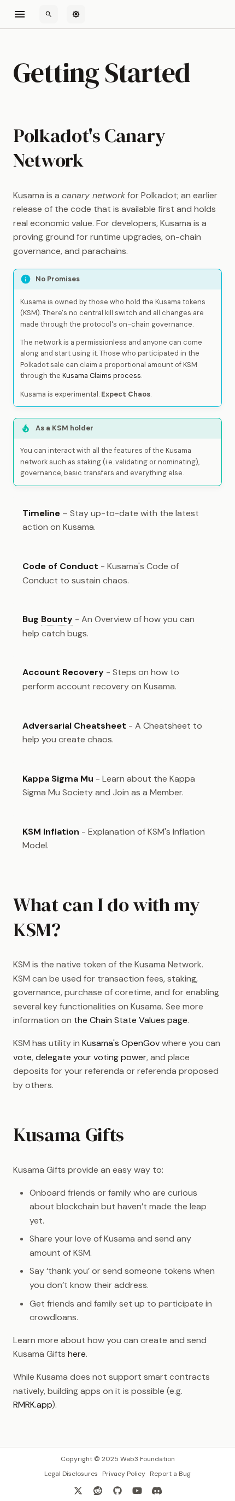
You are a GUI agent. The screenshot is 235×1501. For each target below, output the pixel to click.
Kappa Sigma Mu (57, 778)
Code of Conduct (60, 566)
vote (22, 1057)
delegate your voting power (91, 1057)
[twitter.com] (78, 1490)
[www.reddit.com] (98, 1490)
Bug (47, 619)
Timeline (41, 513)
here (77, 1354)
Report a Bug (170, 1473)
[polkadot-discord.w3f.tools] (157, 1490)
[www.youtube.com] (137, 1490)
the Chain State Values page (130, 1020)
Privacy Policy (123, 1473)
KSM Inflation (50, 831)
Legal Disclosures (71, 1473)
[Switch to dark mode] (76, 14)
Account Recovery (63, 672)
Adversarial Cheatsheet (74, 725)
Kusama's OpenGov (121, 1043)
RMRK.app (32, 1404)
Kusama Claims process (101, 375)
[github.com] (117, 1490)
